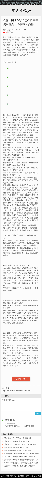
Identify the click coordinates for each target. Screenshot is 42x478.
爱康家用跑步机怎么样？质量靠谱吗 (17, 450)
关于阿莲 (37, 476)
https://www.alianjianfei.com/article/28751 (17, 391)
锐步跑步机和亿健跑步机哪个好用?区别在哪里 (21, 453)
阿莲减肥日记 (11, 476)
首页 (2, 476)
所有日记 (29, 476)
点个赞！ (19, 379)
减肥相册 (21, 476)
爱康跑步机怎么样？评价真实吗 (16, 447)
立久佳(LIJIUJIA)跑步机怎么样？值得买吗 (19, 456)
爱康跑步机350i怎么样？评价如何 (16, 441)
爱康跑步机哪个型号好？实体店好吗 (17, 438)
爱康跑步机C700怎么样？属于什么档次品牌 (20, 444)
